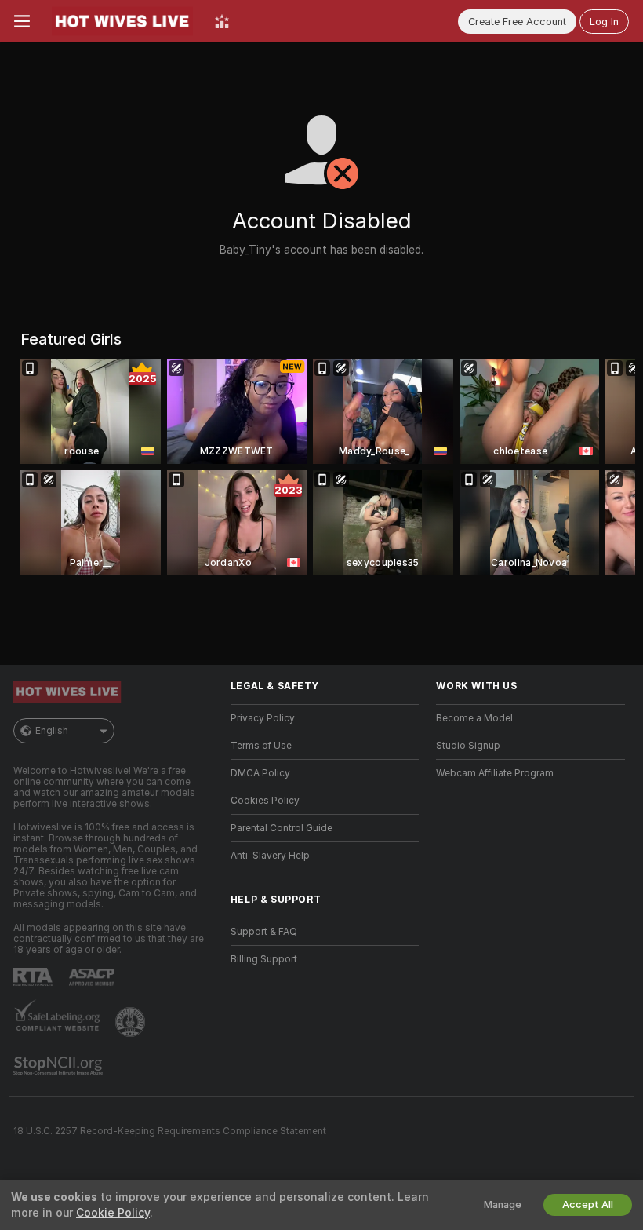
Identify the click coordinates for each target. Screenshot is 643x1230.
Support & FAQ (264, 931)
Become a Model (474, 718)
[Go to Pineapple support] (131, 1022)
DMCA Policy (260, 773)
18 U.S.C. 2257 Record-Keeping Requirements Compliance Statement (169, 1131)
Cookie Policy (113, 1212)
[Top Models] (222, 21)
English (51, 730)
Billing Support (264, 959)
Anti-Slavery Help (270, 855)
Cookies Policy (265, 800)
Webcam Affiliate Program (495, 773)
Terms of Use (261, 745)
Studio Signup (468, 745)
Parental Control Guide (281, 828)
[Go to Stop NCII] (59, 1066)
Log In (604, 21)
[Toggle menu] (22, 21)
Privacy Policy (263, 718)
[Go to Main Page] (122, 21)
